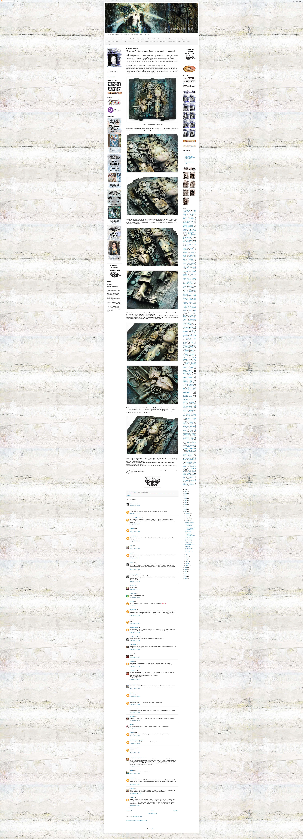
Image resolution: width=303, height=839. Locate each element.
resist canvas (193, 426)
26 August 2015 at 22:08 (135, 505)
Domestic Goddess (187, 287)
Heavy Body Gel (187, 324)
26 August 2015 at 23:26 (135, 589)
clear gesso (189, 268)
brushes (191, 259)
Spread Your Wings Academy (190, 445)
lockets (187, 362)
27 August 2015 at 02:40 (135, 632)
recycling (191, 423)
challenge (193, 263)
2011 (185, 573)
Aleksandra (191, 218)
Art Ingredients (144, 493)
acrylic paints (186, 215)
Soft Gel (186, 442)
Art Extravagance (138, 493)
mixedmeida (186, 395)
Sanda (191, 431)
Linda (184, 357)
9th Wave (192, 214)
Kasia (184, 343)
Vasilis (184, 471)
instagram (194, 331)
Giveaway (185, 316)
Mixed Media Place (189, 156)
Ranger (191, 422)
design (191, 286)
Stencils (193, 448)
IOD (191, 332)
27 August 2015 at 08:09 (135, 688)
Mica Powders (189, 384)
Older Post (175, 810)
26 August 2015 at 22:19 (135, 513)
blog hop (184, 256)
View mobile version (152, 813)
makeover (187, 364)
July (187, 554)
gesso (194, 312)
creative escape (186, 278)
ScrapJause (187, 435)
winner (192, 479)
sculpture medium (189, 437)
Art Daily (189, 236)
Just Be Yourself (188, 548)
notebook (192, 402)
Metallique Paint (187, 380)
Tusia (184, 468)
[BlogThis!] (143, 492)
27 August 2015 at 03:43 (135, 640)
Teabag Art (191, 459)
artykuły (191, 248)
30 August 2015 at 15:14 (135, 784)
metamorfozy (185, 382)
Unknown (132, 528)
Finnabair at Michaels (188, 306)
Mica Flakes (193, 382)
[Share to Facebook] (146, 492)
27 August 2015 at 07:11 (135, 657)
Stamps (188, 446)
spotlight (187, 443)
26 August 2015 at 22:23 (135, 524)
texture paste (192, 461)
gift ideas (189, 313)
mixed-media (166, 493)
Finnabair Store (186, 307)
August (187, 520)
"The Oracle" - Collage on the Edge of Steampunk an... (190, 528)
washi (184, 477)
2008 (185, 578)
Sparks (194, 442)
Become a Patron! (111, 76)
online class (186, 409)
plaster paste (187, 418)
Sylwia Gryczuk (187, 455)
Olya (192, 407)
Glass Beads (193, 316)
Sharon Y (132, 716)
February (188, 563)
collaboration (185, 271)
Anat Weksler (186, 228)
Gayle (190, 310)
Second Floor (186, 438)
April (187, 559)
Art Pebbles (186, 241)
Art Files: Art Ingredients (181, 38)
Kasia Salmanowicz (189, 344)
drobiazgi (194, 289)
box (184, 259)
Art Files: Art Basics (167, 38)
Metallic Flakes (187, 377)
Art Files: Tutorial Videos (184, 41)
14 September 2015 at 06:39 (136, 793)
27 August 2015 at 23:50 (135, 773)
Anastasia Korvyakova (188, 226)
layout (186, 354)
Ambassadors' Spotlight (188, 223)
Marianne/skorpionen (134, 574)
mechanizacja (186, 373)
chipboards (185, 266)
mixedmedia (172, 493)
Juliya (189, 339)
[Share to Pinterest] (147, 492)
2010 (185, 575)
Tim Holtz (187, 465)
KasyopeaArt (186, 347)
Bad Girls (192, 252)
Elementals (191, 291)
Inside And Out (188, 539)
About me (113, 38)
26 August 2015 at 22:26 (135, 531)
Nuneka (184, 403)
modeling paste (187, 396)
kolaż (192, 350)
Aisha (131, 545)
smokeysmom (133, 609)
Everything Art (185, 298)
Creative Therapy (191, 279)
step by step (192, 450)
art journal (189, 240)
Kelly (184, 349)
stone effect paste (190, 451)
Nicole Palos (185, 402)
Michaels (184, 385)
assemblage (150, 493)
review (193, 427)
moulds (185, 399)
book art (189, 256)
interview (186, 332)
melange (184, 374)
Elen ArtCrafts (133, 585)
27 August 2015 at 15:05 (135, 728)
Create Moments (189, 537)
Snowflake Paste (186, 441)
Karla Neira (190, 341)
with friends (193, 480)
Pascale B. (188, 414)
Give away (191, 315)
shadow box (193, 438)
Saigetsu (132, 797)
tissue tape (192, 466)
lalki (185, 353)
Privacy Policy (109, 44)
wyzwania (185, 485)
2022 (185, 498)
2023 (185, 497)
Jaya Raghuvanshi (134, 636)
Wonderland (187, 481)
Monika (184, 398)
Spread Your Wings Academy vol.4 (189, 525)
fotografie (194, 307)
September (188, 518)
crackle (185, 275)
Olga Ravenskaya (187, 406)
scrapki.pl (194, 435)
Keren (188, 349)
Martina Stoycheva (187, 368)
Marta (191, 367)
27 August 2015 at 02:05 (135, 615)
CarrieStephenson (134, 701)
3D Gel (188, 210)
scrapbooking (186, 434)
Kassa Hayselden (189, 346)
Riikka (191, 429)
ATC (192, 249)
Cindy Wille (192, 266)
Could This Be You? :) (190, 544)
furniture (184, 310)
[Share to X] (144, 492)
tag (195, 457)
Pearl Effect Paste (192, 415)
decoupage (189, 282)
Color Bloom (190, 272)
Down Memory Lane (189, 522)
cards (192, 262)
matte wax (186, 370)
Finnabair (185, 303)
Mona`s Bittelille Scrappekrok (136, 740)
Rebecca (185, 423)
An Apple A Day (188, 542)
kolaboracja (187, 350)
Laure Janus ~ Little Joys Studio (137, 757)
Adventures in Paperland (135, 517)
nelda (131, 553)
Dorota (194, 287)
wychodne (191, 483)
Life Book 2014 (186, 355)
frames (186, 309)
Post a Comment (131, 808)
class (188, 267)
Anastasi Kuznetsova (188, 225)
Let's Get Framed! (189, 551)
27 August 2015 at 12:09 (135, 712)
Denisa (184, 286)
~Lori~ (131, 724)
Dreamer (186, 289)
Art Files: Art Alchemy (127, 41)
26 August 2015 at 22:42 (135, 558)
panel (195, 411)
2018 (185, 506)
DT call (190, 290)
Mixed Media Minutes (192, 389)
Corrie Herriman (133, 748)
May (187, 557)
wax (184, 479)
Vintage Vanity (186, 474)
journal (187, 338)
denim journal (190, 284)
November (188, 515)
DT (185, 290)
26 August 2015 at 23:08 (135, 581)
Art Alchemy (192, 232)
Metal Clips (190, 374)
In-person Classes (123, 38)
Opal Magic (191, 410)
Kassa (194, 345)
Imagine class (193, 327)
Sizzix (192, 439)
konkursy (194, 351)
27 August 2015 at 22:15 (135, 766)
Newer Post (129, 810)
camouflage (185, 260)
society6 (194, 441)
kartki (192, 342)
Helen (131, 653)
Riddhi (184, 429)
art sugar (189, 244)
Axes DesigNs (133, 684)
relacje (184, 425)
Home (107, 38)
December (188, 513)
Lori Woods (193, 362)
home (184, 326)
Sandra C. (132, 788)
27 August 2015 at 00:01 (135, 597)
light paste (192, 355)
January (187, 565)
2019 (185, 504)
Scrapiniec (194, 434)
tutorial (193, 468)
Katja (192, 347)
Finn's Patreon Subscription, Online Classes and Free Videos (145, 38)
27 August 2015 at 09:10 (135, 696)
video (189, 473)
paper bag (186, 413)
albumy (184, 218)
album (192, 217)
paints (190, 411)
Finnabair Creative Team (151, 41)
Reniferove (185, 426)
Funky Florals (188, 531)
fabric (191, 298)
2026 (185, 491)
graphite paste (191, 320)
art (185, 232)
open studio (185, 411)
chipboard (189, 264)
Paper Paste (193, 413)
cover (192, 274)
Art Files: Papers (139, 41)
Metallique (185, 378)
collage (154, 493)
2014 (185, 567)
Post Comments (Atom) (137, 816)
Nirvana (131, 509)
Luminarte (193, 363)
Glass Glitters (188, 318)
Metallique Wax (187, 381)
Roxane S (185, 430)
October (187, 517)
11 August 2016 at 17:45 (135, 805)
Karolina (185, 342)
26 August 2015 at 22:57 (135, 569)
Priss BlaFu (188, 419)
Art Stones (193, 243)
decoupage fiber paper (188, 283)
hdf (193, 323)
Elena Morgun (186, 293)
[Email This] (141, 492)
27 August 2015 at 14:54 (135, 720)
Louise (186, 363)
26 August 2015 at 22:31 (135, 541)
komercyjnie (185, 351)
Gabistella (132, 693)
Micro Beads (192, 385)
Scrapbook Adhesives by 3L (188, 433)
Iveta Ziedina (188, 334)
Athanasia (185, 251)
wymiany (184, 484)
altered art (190, 221)
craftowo (192, 277)
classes (194, 267)
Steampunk (129, 495)
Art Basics (132, 493)
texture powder (189, 462)
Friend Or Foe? (188, 540)
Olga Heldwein (191, 405)
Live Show (189, 360)
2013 (185, 569)
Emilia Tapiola (192, 295)
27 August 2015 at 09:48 (135, 704)
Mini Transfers (186, 388)
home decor (190, 326)
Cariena (131, 562)
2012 (185, 571)
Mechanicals (187, 372)
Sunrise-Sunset (190, 453)
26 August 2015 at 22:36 (135, 548)
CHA (188, 263)
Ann (131, 619)
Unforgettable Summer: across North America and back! (190, 534)
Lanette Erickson (192, 353)
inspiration (162, 493)
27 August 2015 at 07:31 (135, 666)
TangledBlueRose (134, 627)
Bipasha (189, 254)
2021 (185, 500)
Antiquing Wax (192, 230)
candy (192, 260)
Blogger (154, 828)
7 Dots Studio (188, 152)
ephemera (189, 296)
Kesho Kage (193, 349)
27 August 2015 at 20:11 (135, 752)
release (191, 425)
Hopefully (187, 550)
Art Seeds (187, 546)
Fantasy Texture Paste (191, 299)
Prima (186, 161)
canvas (185, 262)
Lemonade (192, 354)
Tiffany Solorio (193, 463)
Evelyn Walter (133, 536)
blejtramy (192, 255)
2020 (185, 502)
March (187, 561)
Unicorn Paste (191, 470)
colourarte (185, 274)
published (188, 421)
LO (195, 360)
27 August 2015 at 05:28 (135, 649)
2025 (185, 493)
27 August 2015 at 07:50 (135, 679)
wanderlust (194, 474)
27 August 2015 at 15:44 (135, 735)
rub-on (191, 430)
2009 (185, 576)
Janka (131, 502)
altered (194, 219)
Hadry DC (189, 323)
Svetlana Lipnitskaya (188, 454)
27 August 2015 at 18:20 (135, 743)
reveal (187, 427)
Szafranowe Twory (187, 457)
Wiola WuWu (186, 480)
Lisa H (131, 770)
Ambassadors (186, 222)
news (192, 401)
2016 (185, 509)
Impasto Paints (188, 328)
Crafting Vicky (133, 593)
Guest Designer (186, 322)
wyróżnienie (192, 484)
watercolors (191, 477)
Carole (184, 263)
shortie (186, 439)
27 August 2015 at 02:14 (135, 623)
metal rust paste (190, 376)
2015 (185, 511)
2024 (185, 495)
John (195, 337)
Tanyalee (187, 458)
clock (184, 270)
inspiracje (191, 330)
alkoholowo (185, 219)
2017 (185, 508)
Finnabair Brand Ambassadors (167, 41)
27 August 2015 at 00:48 (135, 605)
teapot (184, 461)
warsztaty (192, 476)
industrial (158, 493)
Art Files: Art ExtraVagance (112, 41)
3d (183, 210)
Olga (190, 403)
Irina (195, 332)
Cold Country (191, 270)
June (187, 556)
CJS (184, 267)
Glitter (184, 319)
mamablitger (132, 670)
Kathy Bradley (133, 644)
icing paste (185, 327)
